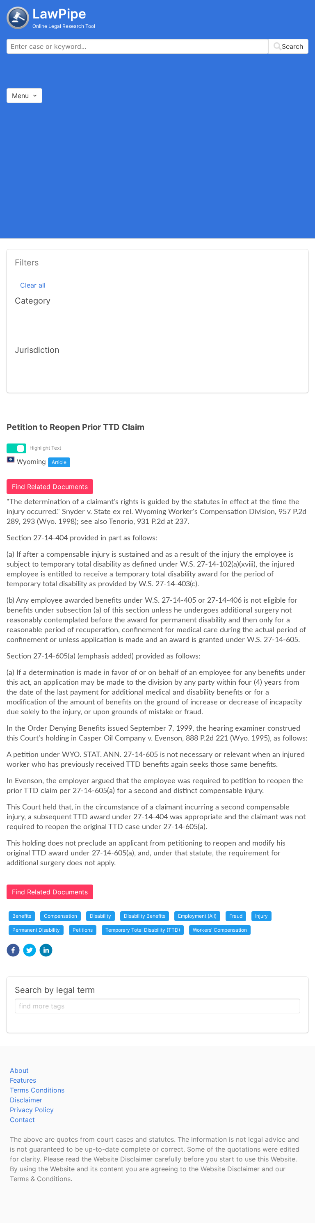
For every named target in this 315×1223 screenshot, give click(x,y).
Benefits (21, 916)
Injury (261, 916)
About (19, 1070)
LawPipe (59, 14)
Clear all (33, 285)
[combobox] (157, 46)
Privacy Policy (32, 1110)
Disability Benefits (144, 916)
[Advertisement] (157, 170)
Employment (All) (197, 916)
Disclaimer (26, 1100)
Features (23, 1080)
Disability (100, 916)
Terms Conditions (37, 1090)
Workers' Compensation (220, 930)
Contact (22, 1120)
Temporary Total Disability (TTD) (142, 930)
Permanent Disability (36, 930)
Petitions (83, 930)
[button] (13, 950)
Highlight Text (45, 448)
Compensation (60, 916)
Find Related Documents (50, 486)
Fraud (235, 916)
